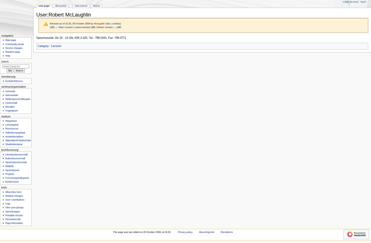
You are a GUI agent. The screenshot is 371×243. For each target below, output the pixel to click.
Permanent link (13, 219)
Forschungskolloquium (17, 178)
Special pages (12, 211)
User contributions (14, 199)
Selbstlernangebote (15, 132)
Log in (363, 1)
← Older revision (64, 27)
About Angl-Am (206, 232)
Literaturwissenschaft (16, 154)
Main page (10, 40)
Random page (12, 52)
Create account (350, 1)
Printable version (14, 215)
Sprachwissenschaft (16, 162)
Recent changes (14, 48)
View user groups (14, 207)
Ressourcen (11, 128)
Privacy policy (185, 232)
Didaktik (9, 166)
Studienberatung (13, 144)
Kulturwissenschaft (15, 158)
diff (52, 27)
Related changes (14, 196)
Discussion (60, 5)
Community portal (14, 44)
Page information (14, 223)
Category (43, 46)
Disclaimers (227, 232)
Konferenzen (12, 181)
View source (81, 5)
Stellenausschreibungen (17, 99)
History (96, 5)
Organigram (11, 110)
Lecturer (56, 46)
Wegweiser (11, 121)
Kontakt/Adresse (14, 81)
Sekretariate (11, 95)
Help (7, 55)
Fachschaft (11, 103)
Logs (8, 203)
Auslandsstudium (14, 136)
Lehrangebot (11, 124)
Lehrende (10, 91)
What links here (13, 192)
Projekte (9, 174)
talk (108, 23)
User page (44, 5)
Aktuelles (10, 106)
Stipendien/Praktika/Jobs (18, 140)
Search (5, 61)
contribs (116, 23)
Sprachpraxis (12, 170)
